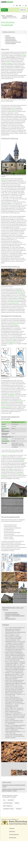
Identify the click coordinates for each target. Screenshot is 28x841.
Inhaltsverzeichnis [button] (8, 32)
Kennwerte (22, 422)
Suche (24, 10)
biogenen (12, 342)
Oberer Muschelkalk (10, 57)
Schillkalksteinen (19, 290)
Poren (20, 307)
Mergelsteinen (4, 475)
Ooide (11, 300)
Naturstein (14, 451)
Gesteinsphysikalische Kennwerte (13, 42)
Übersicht (7, 35)
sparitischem (12, 303)
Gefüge (21, 293)
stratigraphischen (12, 394)
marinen (16, 325)
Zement (17, 303)
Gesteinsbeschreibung (10, 38)
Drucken (24, 16)
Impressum (11, 828)
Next (26, 772)
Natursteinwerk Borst (10, 618)
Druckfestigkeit (5, 438)
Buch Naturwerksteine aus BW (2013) (9, 16)
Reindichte (4, 426)
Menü (5, 10)
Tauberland (18, 808)
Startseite (3, 15)
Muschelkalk (4, 18)
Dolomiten (19, 473)
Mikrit (18, 300)
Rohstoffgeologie (9, 15)
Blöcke (9, 66)
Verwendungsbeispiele (10, 43)
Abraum (7, 470)
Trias (4, 800)
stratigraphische (5, 407)
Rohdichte (4, 424)
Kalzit (20, 296)
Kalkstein (17, 803)
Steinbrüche (15, 110)
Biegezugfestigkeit (5, 441)
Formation (23, 55)
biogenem (15, 339)
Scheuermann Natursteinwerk (12, 614)
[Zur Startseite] (7, 1)
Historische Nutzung (10, 37)
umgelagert (10, 343)
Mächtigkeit (21, 460)
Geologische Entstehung (11, 40)
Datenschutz (12, 831)
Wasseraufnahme (5, 428)
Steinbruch (5, 455)
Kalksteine (9, 63)
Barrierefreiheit (12, 837)
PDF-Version (23, 18)
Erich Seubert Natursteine (11, 612)
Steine (6, 203)
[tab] (14, 32)
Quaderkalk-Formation (8, 808)
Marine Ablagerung (7, 805)
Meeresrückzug (14, 323)
